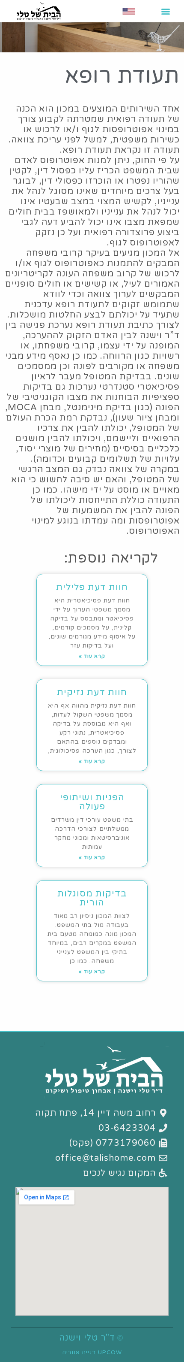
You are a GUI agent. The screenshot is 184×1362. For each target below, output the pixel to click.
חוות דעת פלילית (92, 587)
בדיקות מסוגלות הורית (92, 898)
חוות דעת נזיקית (92, 692)
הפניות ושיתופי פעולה (92, 802)
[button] (165, 11)
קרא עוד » (92, 656)
